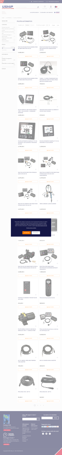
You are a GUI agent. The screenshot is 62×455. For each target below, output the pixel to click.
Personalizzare (35, 232)
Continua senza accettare (31, 227)
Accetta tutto (26, 232)
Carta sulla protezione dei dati (41, 225)
